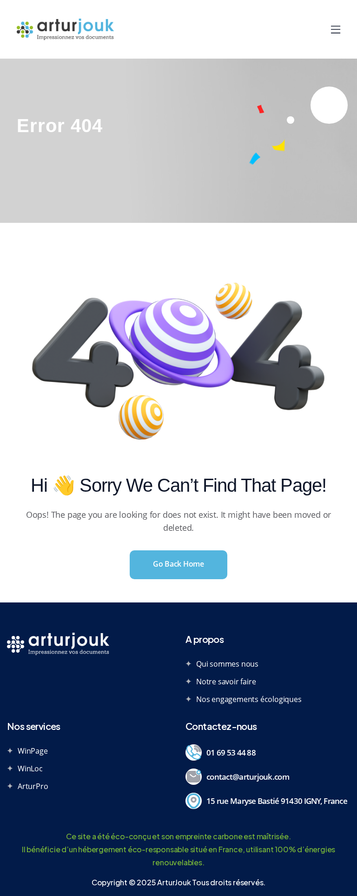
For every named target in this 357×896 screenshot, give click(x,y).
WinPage (33, 751)
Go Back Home (178, 564)
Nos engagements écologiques (249, 699)
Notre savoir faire (226, 681)
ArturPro (33, 786)
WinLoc (30, 768)
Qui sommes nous (227, 664)
